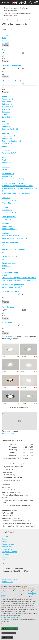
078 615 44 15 (7, 582)
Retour (4, 541)
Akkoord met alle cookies (10, 628)
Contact (5, 536)
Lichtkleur (6, 198)
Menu (6, 2)
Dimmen (5, 207)
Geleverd (5, 223)
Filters (7, 35)
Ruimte (5, 96)
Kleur (4, 38)
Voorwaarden (7, 546)
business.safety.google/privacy (10, 617)
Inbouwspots (24, 20)
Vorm (4, 157)
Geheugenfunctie (9, 217)
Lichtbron (6, 167)
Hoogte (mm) (7, 322)
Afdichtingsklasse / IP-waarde (13, 183)
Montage (5, 233)
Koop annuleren (8, 544)
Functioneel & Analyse (9, 633)
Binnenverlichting (12, 20)
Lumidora (5, 554)
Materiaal (6, 133)
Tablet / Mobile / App (10, 272)
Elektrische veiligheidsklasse (13, 285)
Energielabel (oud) (9, 263)
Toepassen (5, 61)
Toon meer (5, 45)
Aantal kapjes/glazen (10, 242)
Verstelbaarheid (8, 174)
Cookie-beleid (7, 549)
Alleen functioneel (7, 637)
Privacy (4, 539)
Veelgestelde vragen (9, 552)
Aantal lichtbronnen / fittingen (14, 249)
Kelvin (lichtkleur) (9, 307)
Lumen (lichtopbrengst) (11, 291)
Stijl (3, 121)
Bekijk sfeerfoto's (8, 433)
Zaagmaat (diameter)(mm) (12, 65)
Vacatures (5, 557)
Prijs (4, 50)
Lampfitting (6, 150)
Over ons (5, 559)
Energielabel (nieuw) (10, 256)
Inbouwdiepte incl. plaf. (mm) (13, 81)
